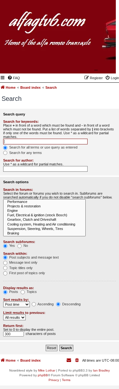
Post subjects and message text (33, 257)
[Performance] (44, 202)
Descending (71, 304)
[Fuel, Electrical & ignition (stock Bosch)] (44, 215)
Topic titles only (20, 268)
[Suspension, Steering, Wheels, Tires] (44, 229)
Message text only (22, 262)
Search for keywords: (21, 121)
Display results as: (18, 288)
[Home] (80, 64)
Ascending (45, 304)
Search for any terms (25, 153)
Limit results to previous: (24, 313)
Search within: (15, 253)
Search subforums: (19, 242)
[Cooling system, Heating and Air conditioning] (44, 224)
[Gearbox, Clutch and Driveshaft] (44, 220)
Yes (11, 245)
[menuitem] (13, 78)
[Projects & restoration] (44, 206)
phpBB (43, 375)
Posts (13, 292)
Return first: (13, 326)
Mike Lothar (46, 370)
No (25, 245)
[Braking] (44, 233)
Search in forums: (18, 189)
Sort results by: (16, 300)
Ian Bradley (101, 370)
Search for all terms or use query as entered (42, 147)
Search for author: (18, 160)
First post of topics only (26, 273)
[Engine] (44, 211)
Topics (31, 292)
